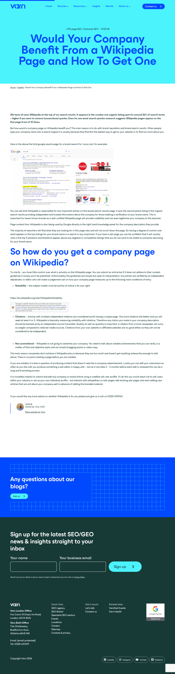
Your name (19, 558)
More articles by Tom (35, 412)
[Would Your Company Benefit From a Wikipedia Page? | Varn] (17, 6)
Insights (20, 87)
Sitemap (55, 629)
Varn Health (115, 611)
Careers (55, 625)
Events (54, 618)
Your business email (75, 558)
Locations (56, 622)
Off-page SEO (74, 29)
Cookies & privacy (60, 632)
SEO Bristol (57, 611)
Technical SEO (90, 29)
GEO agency (58, 608)
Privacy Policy (79, 577)
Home (13, 87)
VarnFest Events (117, 608)
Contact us (91, 611)
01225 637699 (21, 644)
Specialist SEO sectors (63, 615)
